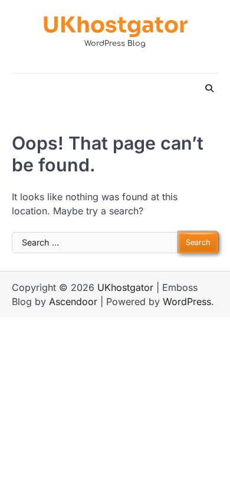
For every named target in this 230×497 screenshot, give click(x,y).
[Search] (209, 88)
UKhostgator (115, 25)
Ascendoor (73, 301)
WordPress (187, 301)
